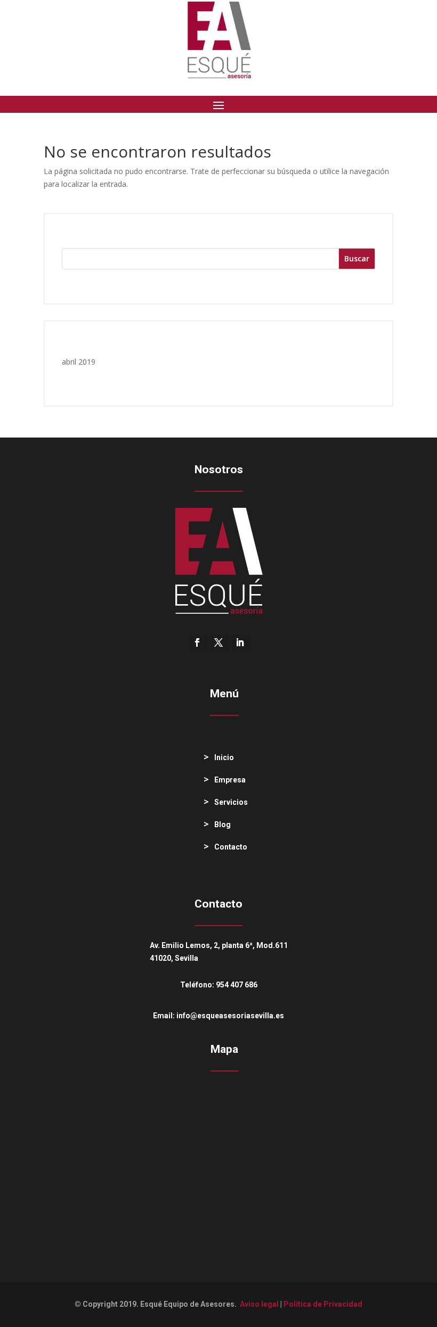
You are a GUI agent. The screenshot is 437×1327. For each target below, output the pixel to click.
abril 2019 (78, 362)
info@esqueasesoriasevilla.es (230, 1015)
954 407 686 (236, 984)
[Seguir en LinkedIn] (239, 642)
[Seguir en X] (218, 642)
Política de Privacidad (323, 1304)
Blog (222, 824)
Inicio (224, 757)
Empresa (230, 780)
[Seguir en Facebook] (197, 642)
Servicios (231, 802)
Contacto (230, 847)
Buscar (356, 258)
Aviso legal (259, 1304)
